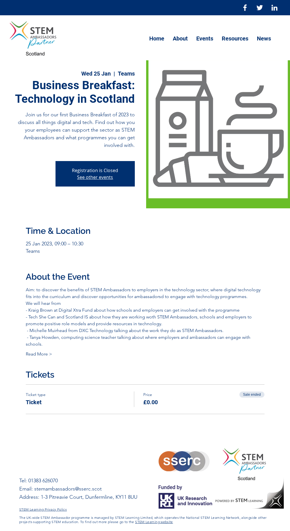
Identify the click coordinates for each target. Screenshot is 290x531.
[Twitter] (259, 7)
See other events (95, 177)
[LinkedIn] (274, 7)
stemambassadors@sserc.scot (68, 489)
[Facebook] (245, 7)
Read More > (39, 354)
